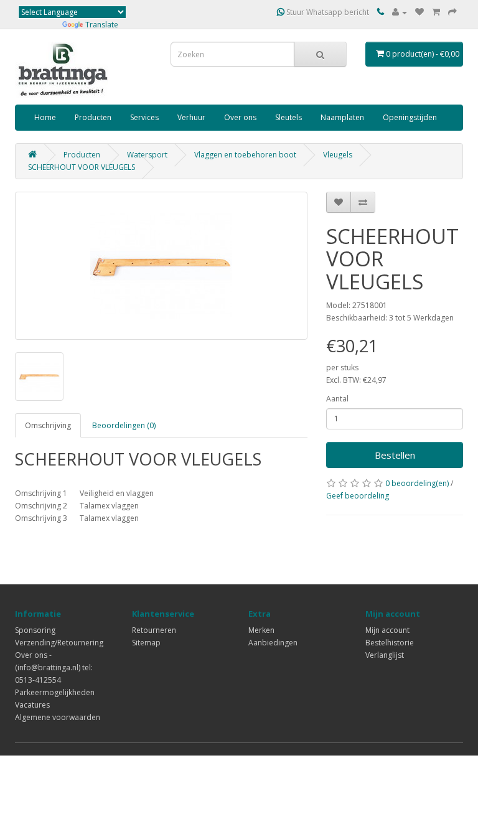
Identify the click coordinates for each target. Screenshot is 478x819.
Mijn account (387, 630)
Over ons (240, 117)
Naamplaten (342, 117)
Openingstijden (410, 117)
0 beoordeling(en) (417, 483)
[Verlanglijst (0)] (419, 12)
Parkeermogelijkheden (55, 692)
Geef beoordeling (357, 495)
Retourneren (154, 630)
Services (144, 117)
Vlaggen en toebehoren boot (245, 154)
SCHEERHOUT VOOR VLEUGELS (81, 167)
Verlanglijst (384, 655)
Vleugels (337, 154)
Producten (93, 117)
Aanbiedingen (273, 642)
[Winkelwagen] (436, 12)
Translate (101, 24)
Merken (261, 630)
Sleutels (288, 117)
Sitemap (146, 642)
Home (45, 117)
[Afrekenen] (452, 12)
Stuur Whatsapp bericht (326, 12)
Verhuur (191, 117)
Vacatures (32, 705)
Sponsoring (35, 630)
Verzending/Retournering (59, 642)
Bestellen (395, 455)
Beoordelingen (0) (124, 425)
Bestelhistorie (389, 642)
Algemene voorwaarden (57, 717)
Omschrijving (48, 425)
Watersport (147, 154)
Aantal (337, 398)
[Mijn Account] (399, 12)
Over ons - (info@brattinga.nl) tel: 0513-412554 (54, 667)
